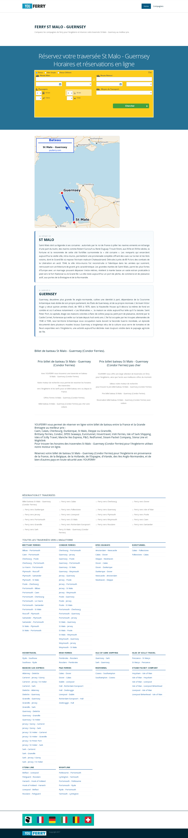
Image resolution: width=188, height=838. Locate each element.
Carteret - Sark (28, 686)
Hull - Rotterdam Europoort (71, 686)
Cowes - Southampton (105, 673)
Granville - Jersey (29, 703)
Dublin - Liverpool (66, 681)
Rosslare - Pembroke (68, 662)
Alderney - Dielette (30, 673)
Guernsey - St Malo (67, 567)
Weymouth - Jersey (67, 643)
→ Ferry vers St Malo (68, 519)
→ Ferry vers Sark (30, 529)
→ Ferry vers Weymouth (106, 519)
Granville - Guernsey (31, 698)
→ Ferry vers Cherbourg (106, 501)
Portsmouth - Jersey (68, 617)
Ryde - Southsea (29, 658)
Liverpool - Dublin (66, 694)
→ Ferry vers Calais (67, 501)
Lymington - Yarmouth (69, 777)
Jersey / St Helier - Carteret (34, 732)
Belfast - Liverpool (30, 772)
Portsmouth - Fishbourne (70, 781)
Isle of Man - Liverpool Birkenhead (147, 686)
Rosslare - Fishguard (31, 793)
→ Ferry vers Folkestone (70, 509)
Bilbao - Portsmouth (31, 550)
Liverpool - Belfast (30, 789)
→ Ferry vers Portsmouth (33, 519)
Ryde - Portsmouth (67, 789)
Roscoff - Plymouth (30, 613)
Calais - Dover (102, 554)
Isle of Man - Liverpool (142, 681)
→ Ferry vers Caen (140, 519)
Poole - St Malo (65, 605)
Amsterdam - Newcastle (106, 550)
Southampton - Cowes (105, 677)
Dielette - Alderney (30, 690)
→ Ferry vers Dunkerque (33, 509)
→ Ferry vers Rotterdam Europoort (74, 524)
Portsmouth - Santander (33, 605)
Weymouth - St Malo (68, 647)
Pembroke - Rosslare (68, 658)
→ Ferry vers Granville (32, 524)
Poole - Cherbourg (30, 584)
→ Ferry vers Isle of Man (143, 509)
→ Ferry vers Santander (142, 524)
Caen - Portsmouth (30, 554)
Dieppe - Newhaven (104, 558)
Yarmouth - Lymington (69, 793)
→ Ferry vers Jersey (31, 514)
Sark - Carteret (28, 749)
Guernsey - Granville (31, 715)
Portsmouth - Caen (30, 592)
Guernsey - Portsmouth (69, 563)
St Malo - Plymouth (30, 626)
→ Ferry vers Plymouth (105, 514)
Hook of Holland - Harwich (34, 785)
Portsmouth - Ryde (67, 785)
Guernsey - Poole (66, 558)
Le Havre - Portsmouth (32, 567)
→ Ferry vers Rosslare (105, 524)
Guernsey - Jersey (67, 554)
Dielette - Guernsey (31, 694)
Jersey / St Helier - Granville (34, 736)
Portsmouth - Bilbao (31, 588)
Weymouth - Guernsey (69, 639)
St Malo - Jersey (66, 626)
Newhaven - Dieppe (104, 580)
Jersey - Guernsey (67, 575)
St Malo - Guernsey (67, 622)
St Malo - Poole (65, 630)
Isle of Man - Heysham (142, 677)
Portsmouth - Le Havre (32, 601)
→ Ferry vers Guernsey (105, 509)
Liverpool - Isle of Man (142, 690)
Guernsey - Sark (103, 658)
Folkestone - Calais (140, 554)
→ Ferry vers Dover (140, 501)
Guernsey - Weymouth (69, 571)
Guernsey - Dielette (31, 711)
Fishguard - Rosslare (31, 777)
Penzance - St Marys (141, 658)
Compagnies (158, 6)
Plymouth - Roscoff (30, 571)
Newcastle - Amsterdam (106, 575)
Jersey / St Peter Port (32, 740)
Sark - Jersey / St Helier (32, 761)
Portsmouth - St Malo (31, 609)
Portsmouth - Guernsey (69, 613)
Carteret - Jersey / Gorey (33, 677)
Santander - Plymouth (31, 617)
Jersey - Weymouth (67, 592)
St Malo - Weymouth (68, 634)
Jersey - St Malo (66, 588)
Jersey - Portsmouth (68, 584)
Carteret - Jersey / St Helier (34, 681)
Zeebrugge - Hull (66, 703)
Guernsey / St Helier (31, 719)
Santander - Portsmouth (33, 622)
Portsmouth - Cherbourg (33, 596)
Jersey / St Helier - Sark (32, 745)
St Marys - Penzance (141, 662)
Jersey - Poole (65, 580)
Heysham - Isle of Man (142, 673)
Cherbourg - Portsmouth (33, 563)
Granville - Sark (28, 707)
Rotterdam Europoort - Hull (71, 698)
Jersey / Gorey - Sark (31, 728)
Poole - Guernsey (66, 596)
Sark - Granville (28, 753)
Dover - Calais (102, 563)
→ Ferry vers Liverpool (69, 514)
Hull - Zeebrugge (66, 690)
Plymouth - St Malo (30, 580)
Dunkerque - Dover (104, 571)
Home (146, 6)
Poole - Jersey (65, 601)
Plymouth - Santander (31, 575)
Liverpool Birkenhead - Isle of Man (147, 694)
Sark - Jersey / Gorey (31, 757)
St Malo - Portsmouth (31, 630)
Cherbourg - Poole (30, 558)
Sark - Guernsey (103, 662)
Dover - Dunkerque (104, 567)
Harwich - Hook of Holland (34, 781)
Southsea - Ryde (29, 662)
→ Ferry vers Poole (140, 514)
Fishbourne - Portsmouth (70, 772)
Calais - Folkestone (140, 550)
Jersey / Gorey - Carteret (33, 724)
